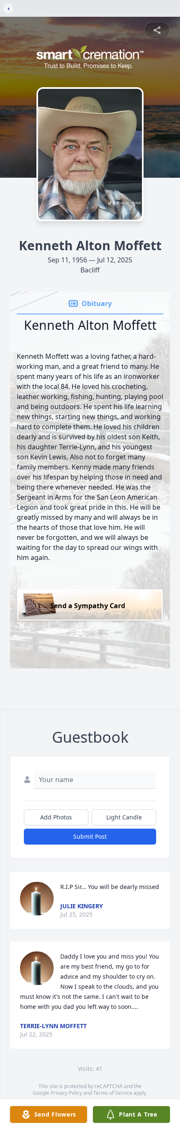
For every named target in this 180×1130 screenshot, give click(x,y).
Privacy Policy (66, 1092)
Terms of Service (112, 1092)
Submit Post (90, 836)
